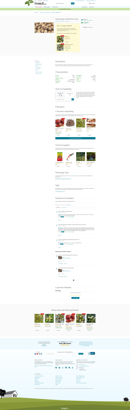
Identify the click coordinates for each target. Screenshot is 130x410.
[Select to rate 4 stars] (78, 295)
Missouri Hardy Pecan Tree (66, 258)
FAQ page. (93, 361)
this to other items (88, 27)
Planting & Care (37, 68)
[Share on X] (39, 354)
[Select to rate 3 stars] (75, 295)
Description (37, 61)
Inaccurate (72, 216)
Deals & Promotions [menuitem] (38, 6)
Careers (36, 380)
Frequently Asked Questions (39, 383)
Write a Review (75, 297)
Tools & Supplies (38, 67)
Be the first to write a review (59, 21)
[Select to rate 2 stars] (73, 295)
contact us (67, 30)
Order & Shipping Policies (80, 375)
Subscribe (81, 353)
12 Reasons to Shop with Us (90, 0)
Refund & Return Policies (80, 377)
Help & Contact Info (58, 378)
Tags (36, 70)
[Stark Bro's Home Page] (40, 3)
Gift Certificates (37, 384)
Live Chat (46, 0)
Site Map (77, 380)
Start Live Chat (81, 364)
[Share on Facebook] (35, 354)
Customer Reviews (38, 73)
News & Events (57, 383)
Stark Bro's (36, 12)
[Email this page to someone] (41, 354)
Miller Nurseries (57, 381)
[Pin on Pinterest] (37, 354)
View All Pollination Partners (75, 138)
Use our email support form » (84, 366)
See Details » (44, 345)
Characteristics (37, 62)
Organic (56, 384)
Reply (69, 216)
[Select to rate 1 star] (71, 295)
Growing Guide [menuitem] (84, 6)
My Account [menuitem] (92, 6)
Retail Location (78, 378)
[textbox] (75, 203)
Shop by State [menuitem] (54, 6)
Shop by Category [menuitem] (47, 6)
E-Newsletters (37, 381)
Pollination (37, 65)
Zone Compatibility (38, 64)
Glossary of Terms (58, 375)
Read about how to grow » (63, 178)
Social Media (78, 381)
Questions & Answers (38, 72)
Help (35, 0)
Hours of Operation (58, 380)
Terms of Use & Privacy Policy (81, 383)
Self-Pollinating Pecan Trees (60, 191)
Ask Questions (67, 21)
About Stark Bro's (37, 377)
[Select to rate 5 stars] (80, 295)
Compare (67, 41)
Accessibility (36, 378)
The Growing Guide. (73, 175)
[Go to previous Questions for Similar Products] (71, 280)
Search (73, 3)
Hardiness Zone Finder (59, 377)
